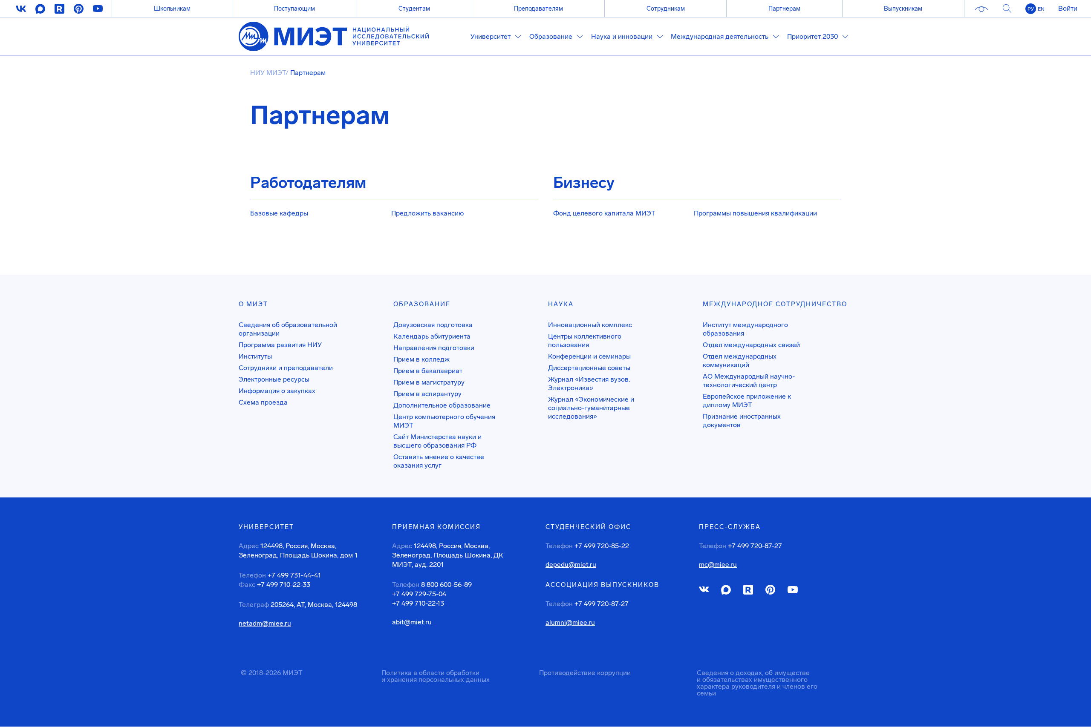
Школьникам (172, 8)
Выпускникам (903, 8)
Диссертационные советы (589, 368)
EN (1041, 9)
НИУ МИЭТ (268, 73)
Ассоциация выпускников (602, 585)
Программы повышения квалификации (755, 213)
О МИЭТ (253, 304)
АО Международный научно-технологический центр (749, 380)
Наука (561, 304)
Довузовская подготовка (433, 325)
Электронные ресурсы (274, 379)
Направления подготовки (433, 348)
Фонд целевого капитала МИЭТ (604, 213)
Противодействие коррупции (585, 673)
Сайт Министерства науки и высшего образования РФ (437, 441)
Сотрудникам (666, 8)
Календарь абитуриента (431, 336)
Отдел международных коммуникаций (739, 360)
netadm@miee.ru (265, 623)
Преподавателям (538, 8)
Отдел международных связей (751, 345)
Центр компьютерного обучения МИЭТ (444, 421)
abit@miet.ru (412, 622)
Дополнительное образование (442, 405)
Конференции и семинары (589, 356)
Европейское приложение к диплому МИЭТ (747, 400)
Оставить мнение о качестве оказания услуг (438, 461)
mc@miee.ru (718, 564)
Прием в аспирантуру (427, 394)
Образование (421, 304)
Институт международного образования (745, 329)
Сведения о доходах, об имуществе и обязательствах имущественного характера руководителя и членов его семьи (757, 683)
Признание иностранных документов (742, 420)
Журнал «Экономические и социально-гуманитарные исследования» (591, 407)
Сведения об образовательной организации (288, 329)
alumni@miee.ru (570, 622)
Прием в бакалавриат (427, 371)
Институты (255, 356)
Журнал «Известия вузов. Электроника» (589, 383)
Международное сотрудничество (775, 304)
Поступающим (294, 8)
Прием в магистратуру (429, 382)
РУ (1031, 9)
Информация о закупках (277, 391)
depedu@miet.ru (571, 564)
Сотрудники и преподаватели (286, 368)
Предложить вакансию (427, 213)
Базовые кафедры (279, 213)
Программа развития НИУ (280, 345)
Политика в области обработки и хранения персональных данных (435, 676)
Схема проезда (263, 402)
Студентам (414, 8)
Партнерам (784, 8)
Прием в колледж (421, 359)
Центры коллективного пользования (584, 340)
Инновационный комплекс (590, 325)
